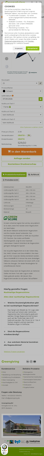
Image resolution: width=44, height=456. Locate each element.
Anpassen (19, 48)
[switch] (4, 453)
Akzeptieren (33, 48)
